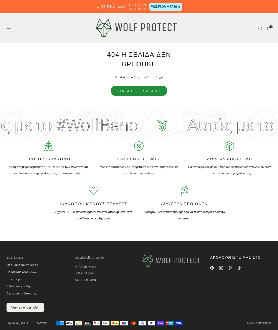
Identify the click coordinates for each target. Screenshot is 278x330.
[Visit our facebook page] (212, 268)
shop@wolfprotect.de (89, 257)
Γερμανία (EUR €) (17, 323)
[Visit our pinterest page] (230, 268)
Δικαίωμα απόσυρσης (21, 293)
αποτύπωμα (15, 257)
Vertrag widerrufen (25, 307)
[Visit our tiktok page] (239, 268)
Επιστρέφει (14, 279)
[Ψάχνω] (260, 28)
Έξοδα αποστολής (19, 286)
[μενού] (9, 28)
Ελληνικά (41, 323)
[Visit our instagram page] (221, 268)
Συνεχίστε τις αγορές (139, 91)
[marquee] (139, 125)
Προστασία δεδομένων (22, 272)
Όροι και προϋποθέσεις (22, 264)
